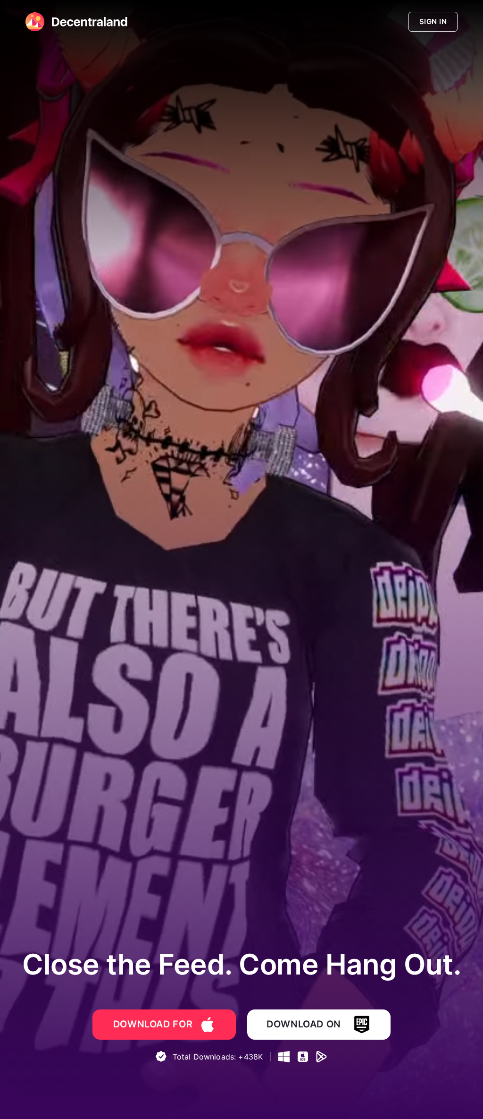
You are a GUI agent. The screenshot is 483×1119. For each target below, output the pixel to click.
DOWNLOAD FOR (152, 1024)
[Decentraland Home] (34, 21)
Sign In (433, 21)
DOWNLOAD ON (303, 1024)
